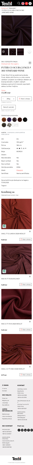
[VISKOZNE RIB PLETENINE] (4, 271)
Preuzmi (20, 170)
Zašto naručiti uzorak (7, 110)
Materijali (12, 8)
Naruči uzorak (8, 107)
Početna (4, 8)
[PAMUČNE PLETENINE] (4, 226)
